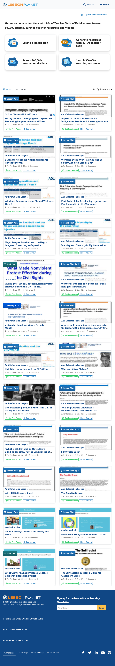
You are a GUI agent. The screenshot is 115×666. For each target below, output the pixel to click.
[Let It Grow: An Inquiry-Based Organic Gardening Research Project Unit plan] (29, 569)
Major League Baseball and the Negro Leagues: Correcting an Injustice (26, 244)
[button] (104, 4)
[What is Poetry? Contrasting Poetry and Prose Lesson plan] (29, 526)
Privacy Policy (37, 652)
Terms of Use (53, 652)
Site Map (23, 652)
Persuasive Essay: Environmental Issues (83, 534)
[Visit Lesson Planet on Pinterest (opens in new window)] (109, 652)
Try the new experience (96, 14)
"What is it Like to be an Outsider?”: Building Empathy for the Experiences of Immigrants (27, 452)
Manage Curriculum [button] (16, 640)
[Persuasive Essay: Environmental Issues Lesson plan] (85, 529)
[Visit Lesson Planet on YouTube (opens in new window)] (103, 652)
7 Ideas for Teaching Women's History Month (26, 326)
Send (101, 607)
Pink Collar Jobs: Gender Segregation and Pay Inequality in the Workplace (84, 203)
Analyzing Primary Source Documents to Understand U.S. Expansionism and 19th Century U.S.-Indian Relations (84, 328)
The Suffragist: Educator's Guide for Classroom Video (81, 574)
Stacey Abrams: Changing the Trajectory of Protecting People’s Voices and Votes (29, 120)
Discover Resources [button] (16, 629)
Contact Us (9, 652)
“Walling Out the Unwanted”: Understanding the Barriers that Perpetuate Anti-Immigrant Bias (79, 410)
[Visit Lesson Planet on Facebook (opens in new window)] (83, 652)
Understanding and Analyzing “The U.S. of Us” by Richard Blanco (28, 409)
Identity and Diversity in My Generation (83, 245)
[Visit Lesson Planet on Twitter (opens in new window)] (89, 652)
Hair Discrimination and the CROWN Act (27, 369)
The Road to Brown (72, 493)
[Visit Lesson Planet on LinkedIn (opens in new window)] (96, 652)
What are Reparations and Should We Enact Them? (29, 203)
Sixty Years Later (70, 451)
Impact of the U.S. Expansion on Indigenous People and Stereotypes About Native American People (84, 121)
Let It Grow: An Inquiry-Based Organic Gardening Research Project (26, 574)
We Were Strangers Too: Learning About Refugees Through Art (83, 285)
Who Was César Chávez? (74, 369)
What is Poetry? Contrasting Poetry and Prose (27, 533)
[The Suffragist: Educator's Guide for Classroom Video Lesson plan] (85, 579)
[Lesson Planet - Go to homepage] (22, 4)
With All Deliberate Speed (19, 493)
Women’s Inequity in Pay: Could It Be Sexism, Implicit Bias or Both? (81, 161)
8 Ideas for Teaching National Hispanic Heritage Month (26, 161)
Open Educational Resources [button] (24, 618)
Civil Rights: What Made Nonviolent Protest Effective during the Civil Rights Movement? (29, 286)
